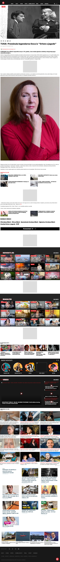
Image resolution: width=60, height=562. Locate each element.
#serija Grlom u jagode (7, 224)
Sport (41, 3)
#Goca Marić (16, 222)
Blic (21, 204)
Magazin (7, 299)
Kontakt (7, 556)
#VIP (17, 224)
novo (12, 3)
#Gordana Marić (5, 222)
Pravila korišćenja (32, 556)
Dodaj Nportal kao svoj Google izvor (8, 49)
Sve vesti (56, 252)
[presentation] (56, 360)
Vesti (17, 3)
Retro (26, 3)
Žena (37, 3)
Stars (21, 3)
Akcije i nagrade (24, 556)
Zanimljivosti (31, 3)
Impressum (12, 556)
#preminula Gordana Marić (29, 222)
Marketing (17, 556)
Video (6, 380)
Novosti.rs (8, 253)
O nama (2, 556)
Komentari (28, 229)
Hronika (46, 3)
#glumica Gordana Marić (47, 222)
